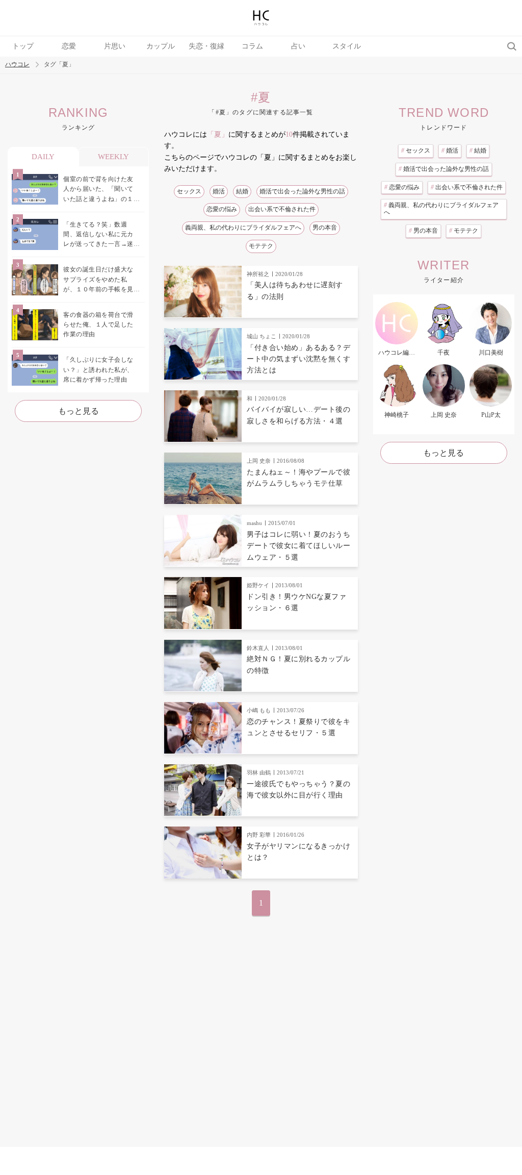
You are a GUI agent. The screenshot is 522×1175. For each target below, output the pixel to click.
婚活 (219, 191)
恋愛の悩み (221, 209)
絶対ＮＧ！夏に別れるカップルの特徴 (298, 664)
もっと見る (78, 411)
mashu (254, 523)
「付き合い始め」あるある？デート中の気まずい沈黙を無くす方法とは (298, 359)
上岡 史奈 (259, 461)
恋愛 (69, 46)
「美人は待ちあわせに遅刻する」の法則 (295, 290)
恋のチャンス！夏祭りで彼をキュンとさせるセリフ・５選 (298, 727)
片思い (114, 46)
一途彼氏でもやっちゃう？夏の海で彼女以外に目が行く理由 (298, 789)
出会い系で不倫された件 (282, 209)
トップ (23, 46)
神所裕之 (258, 274)
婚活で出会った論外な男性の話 (302, 191)
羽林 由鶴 (259, 772)
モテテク (261, 245)
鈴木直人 (258, 648)
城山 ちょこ (261, 336)
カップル (160, 46)
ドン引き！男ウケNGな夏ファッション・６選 (296, 602)
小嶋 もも (259, 710)
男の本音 (324, 227)
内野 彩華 (259, 835)
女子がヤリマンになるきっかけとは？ (298, 851)
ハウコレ (17, 64)
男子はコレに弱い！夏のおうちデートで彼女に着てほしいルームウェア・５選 (298, 546)
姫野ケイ (258, 585)
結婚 (242, 191)
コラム (252, 46)
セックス (189, 191)
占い (298, 46)
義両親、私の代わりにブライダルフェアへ (243, 227)
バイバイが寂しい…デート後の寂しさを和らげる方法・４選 (298, 415)
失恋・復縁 (206, 46)
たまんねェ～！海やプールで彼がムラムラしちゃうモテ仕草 (298, 477)
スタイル (346, 46)
